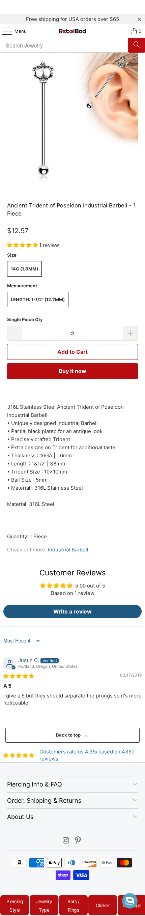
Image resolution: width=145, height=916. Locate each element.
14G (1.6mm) (24, 268)
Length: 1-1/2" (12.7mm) (38, 299)
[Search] (136, 45)
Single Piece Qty (25, 319)
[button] (23, 245)
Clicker (103, 905)
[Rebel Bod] (72, 31)
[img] (18, 676)
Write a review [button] (72, 611)
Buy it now (72, 371)
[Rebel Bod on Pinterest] (78, 841)
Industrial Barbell (68, 549)
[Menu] (3, 31)
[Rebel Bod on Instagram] (66, 841)
